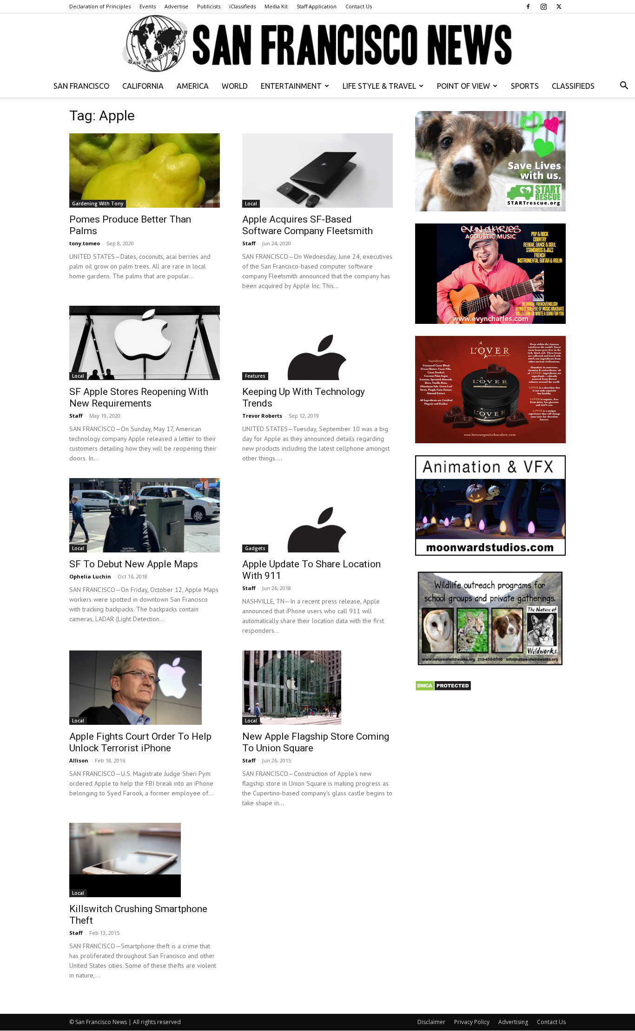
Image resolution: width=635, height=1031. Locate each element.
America (193, 86)
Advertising (513, 1022)
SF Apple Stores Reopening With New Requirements (138, 397)
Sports (525, 86)
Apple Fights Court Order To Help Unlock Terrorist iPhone (140, 742)
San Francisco (81, 86)
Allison (78, 760)
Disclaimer (431, 1022)
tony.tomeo (84, 243)
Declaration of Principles (100, 6)
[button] (624, 86)
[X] (559, 6)
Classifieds (573, 86)
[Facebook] (528, 6)
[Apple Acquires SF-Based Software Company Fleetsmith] (317, 170)
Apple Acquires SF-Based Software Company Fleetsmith (307, 225)
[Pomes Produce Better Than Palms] (144, 170)
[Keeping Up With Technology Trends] (317, 343)
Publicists (208, 6)
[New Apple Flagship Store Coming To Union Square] (317, 687)
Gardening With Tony (97, 203)
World (235, 86)
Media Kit (276, 6)
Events (147, 6)
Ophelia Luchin (90, 576)
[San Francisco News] (317, 44)
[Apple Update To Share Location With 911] (317, 515)
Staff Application (317, 6)
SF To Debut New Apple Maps (133, 564)
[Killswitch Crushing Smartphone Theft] (144, 860)
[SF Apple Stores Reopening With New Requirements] (144, 343)
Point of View (463, 86)
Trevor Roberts (262, 415)
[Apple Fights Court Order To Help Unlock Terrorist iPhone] (144, 687)
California (143, 86)
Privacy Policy (471, 1022)
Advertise (176, 6)
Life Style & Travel (379, 86)
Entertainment (291, 86)
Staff (249, 243)
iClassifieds (242, 6)
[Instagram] (543, 6)
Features (255, 376)
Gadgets (255, 548)
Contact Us (358, 6)
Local (251, 203)
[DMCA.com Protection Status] (443, 688)
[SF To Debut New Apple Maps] (144, 515)
